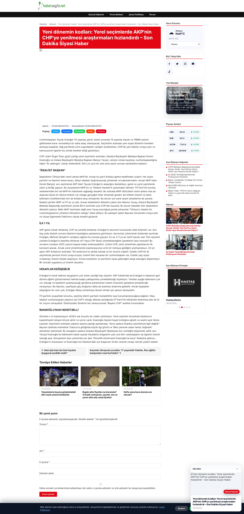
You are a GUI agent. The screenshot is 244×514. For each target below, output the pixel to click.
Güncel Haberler (96, 14)
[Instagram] (185, 64)
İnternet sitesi (46, 473)
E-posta (44, 462)
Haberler (43, 24)
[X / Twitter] (177, 64)
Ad (41, 450)
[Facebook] (169, 64)
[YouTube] (193, 64)
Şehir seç (174, 39)
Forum (152, 14)
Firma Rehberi (116, 14)
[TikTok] (169, 72)
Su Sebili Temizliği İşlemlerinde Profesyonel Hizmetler (181, 175)
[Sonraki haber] (198, 91)
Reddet (181, 508)
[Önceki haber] (192, 91)
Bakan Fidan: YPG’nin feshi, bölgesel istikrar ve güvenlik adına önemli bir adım (184, 193)
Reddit (90, 131)
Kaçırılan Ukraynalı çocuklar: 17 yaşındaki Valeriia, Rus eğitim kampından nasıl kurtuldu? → (122, 351)
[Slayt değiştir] (179, 307)
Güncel (52, 24)
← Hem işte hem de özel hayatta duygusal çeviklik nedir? (58, 351)
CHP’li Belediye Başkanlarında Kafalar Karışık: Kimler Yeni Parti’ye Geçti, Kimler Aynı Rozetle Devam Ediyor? (184, 169)
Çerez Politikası (136, 14)
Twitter (55, 131)
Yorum (43, 424)
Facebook (67, 131)
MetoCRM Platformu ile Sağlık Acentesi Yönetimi (185, 186)
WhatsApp (79, 131)
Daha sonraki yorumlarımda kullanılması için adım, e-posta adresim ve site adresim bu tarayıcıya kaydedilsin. (97, 488)
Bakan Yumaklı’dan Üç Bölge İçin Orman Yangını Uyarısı (185, 181)
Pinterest (101, 131)
